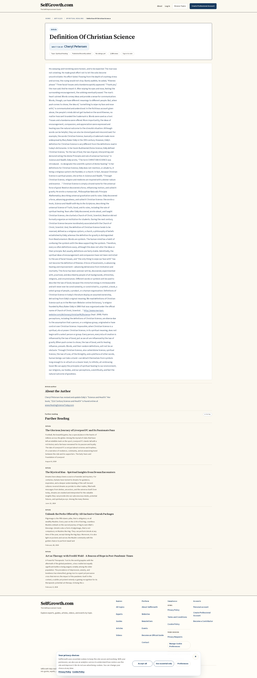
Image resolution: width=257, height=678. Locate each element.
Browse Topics (180, 6)
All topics (120, 607)
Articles (58, 18)
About (159, 6)
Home (48, 18)
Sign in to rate (128, 53)
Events (145, 628)
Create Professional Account (202, 614)
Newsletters (147, 621)
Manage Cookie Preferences (175, 645)
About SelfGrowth (150, 607)
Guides (119, 621)
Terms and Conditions (177, 617)
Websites (146, 614)
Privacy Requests (175, 637)
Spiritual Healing (75, 18)
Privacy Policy (173, 610)
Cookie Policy (173, 624)
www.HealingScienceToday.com (59, 405)
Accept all (142, 663)
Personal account (201, 607)
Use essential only (164, 663)
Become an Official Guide (153, 635)
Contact (145, 642)
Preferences (182, 663)
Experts (119, 614)
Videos (119, 635)
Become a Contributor (203, 621)
